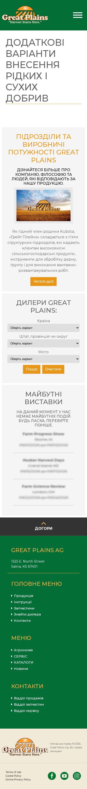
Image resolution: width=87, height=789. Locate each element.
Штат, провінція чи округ (43, 336)
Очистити (53, 369)
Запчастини (24, 608)
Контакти (22, 621)
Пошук (31, 369)
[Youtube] (64, 776)
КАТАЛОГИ (23, 662)
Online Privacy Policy (18, 779)
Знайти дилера (27, 614)
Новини (21, 669)
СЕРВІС (20, 656)
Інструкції (23, 602)
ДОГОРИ (43, 528)
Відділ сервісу (26, 711)
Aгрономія (23, 650)
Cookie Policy (13, 775)
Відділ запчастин (29, 704)
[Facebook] (52, 776)
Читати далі (43, 281)
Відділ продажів (28, 698)
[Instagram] (77, 776)
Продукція (23, 596)
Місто (43, 352)
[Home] (25, 15)
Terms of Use (13, 772)
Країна (43, 321)
